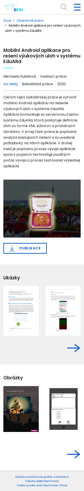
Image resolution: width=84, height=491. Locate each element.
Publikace (29, 248)
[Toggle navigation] (75, 7)
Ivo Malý (10, 84)
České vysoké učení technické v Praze (42, 485)
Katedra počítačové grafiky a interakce (42, 477)
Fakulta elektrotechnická (42, 481)
